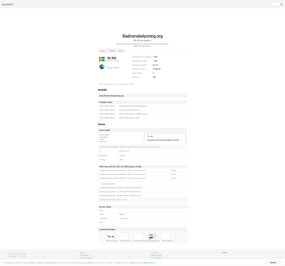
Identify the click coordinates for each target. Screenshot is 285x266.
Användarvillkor (156, 258)
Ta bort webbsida (86, 258)
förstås (273, 262)
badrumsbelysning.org (107, 106)
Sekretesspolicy (156, 255)
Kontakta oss (84, 255)
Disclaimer (154, 253)
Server (120, 51)
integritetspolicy (148, 262)
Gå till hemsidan (141, 40)
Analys (102, 51)
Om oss (82, 253)
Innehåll (112, 51)
